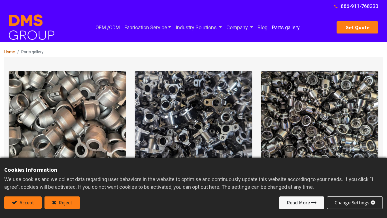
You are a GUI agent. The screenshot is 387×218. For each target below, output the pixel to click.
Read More (298, 202)
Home (9, 52)
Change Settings (352, 202)
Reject (65, 202)
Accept (26, 202)
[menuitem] (107, 27)
